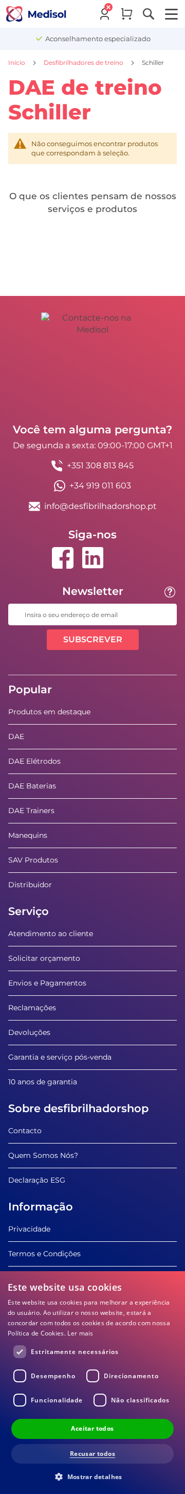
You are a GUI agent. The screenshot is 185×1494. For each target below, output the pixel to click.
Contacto (25, 1130)
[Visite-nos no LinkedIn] (92, 558)
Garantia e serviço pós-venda (60, 1057)
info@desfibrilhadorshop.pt (100, 506)
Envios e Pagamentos (47, 983)
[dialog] (92, 1382)
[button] (92, 1476)
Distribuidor (30, 884)
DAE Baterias (32, 785)
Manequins (27, 835)
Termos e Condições (44, 1253)
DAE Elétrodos (34, 761)
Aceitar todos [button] (92, 1428)
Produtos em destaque (49, 711)
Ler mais (80, 1333)
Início (17, 62)
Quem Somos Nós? (43, 1155)
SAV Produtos (33, 860)
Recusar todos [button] (92, 1453)
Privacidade (29, 1229)
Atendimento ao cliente (50, 933)
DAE (16, 736)
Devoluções (29, 1032)
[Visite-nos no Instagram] (122, 558)
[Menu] (171, 14)
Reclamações (32, 1007)
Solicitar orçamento (44, 958)
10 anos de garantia (42, 1081)
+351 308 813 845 (100, 465)
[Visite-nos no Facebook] (62, 558)
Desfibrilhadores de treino (84, 62)
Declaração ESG (36, 1180)
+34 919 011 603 (100, 485)
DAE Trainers (31, 810)
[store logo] (36, 14)
